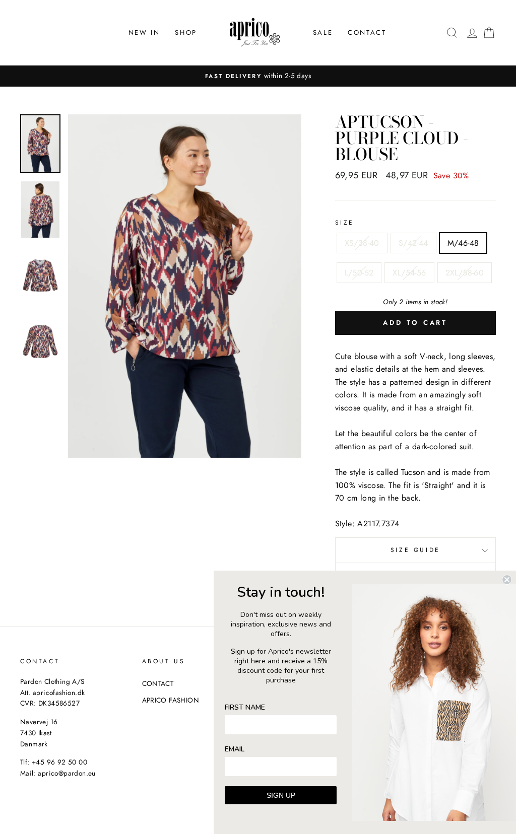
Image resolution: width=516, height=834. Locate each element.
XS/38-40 (362, 243)
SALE (323, 32)
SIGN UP (281, 795)
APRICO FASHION (171, 700)
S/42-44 (413, 243)
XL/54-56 (409, 273)
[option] (258, 76)
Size (344, 222)
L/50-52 (359, 273)
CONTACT (367, 32)
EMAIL (234, 749)
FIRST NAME (245, 707)
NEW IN (144, 32)
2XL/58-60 (464, 273)
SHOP (186, 32)
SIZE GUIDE (415, 549)
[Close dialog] (507, 580)
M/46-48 (463, 243)
